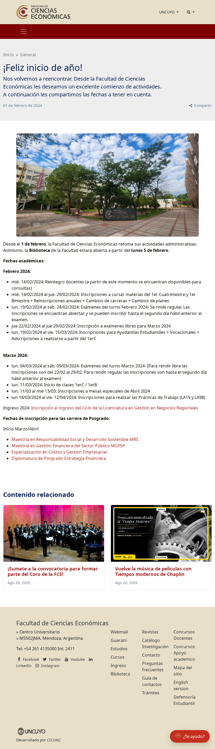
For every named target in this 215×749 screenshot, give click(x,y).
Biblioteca (120, 674)
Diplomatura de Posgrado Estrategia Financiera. (59, 458)
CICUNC (54, 739)
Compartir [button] (202, 105)
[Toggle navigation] (23, 31)
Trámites (150, 693)
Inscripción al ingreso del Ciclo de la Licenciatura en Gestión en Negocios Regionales (114, 408)
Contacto (151, 655)
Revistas (150, 632)
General (28, 55)
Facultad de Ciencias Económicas (62, 623)
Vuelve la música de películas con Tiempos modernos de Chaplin (153, 571)
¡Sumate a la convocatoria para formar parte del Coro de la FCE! (53, 571)
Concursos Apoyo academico (184, 653)
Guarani (119, 640)
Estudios (119, 649)
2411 (70, 649)
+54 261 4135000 (40, 649)
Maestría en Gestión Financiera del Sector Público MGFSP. (69, 446)
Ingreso (118, 665)
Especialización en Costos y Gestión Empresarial (59, 452)
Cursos (118, 657)
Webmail (119, 632)
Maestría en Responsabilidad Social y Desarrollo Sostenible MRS (75, 439)
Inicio (8, 55)
